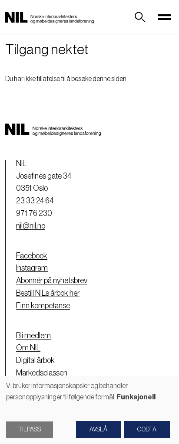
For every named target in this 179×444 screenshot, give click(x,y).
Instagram (32, 268)
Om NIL (28, 348)
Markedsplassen (41, 373)
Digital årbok (35, 360)
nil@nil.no (30, 226)
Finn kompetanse (43, 306)
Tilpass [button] (29, 430)
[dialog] (89, 410)
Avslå (98, 430)
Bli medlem (33, 336)
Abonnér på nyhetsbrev (51, 280)
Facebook (31, 256)
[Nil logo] (49, 17)
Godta (146, 430)
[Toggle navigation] (164, 17)
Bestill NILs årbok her (48, 293)
